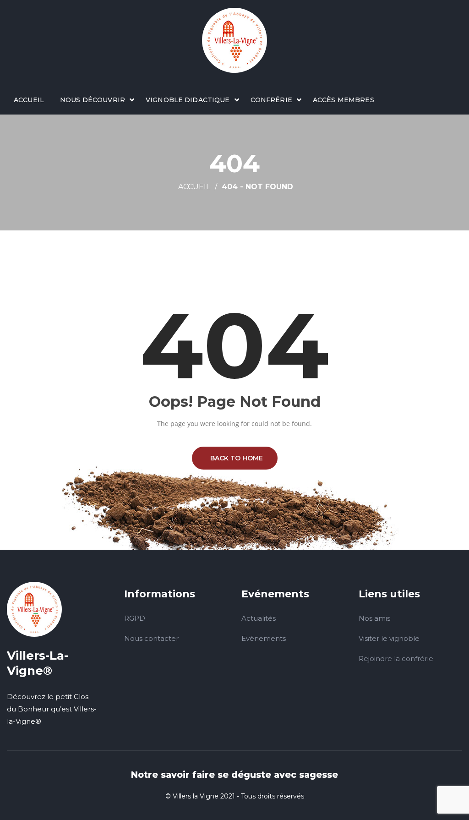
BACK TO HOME (235, 458)
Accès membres (343, 100)
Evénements (263, 638)
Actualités (258, 618)
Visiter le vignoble (389, 638)
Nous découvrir (92, 100)
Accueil (29, 100)
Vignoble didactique (188, 100)
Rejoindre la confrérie (396, 658)
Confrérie (271, 100)
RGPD (134, 618)
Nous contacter (151, 638)
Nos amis (374, 618)
